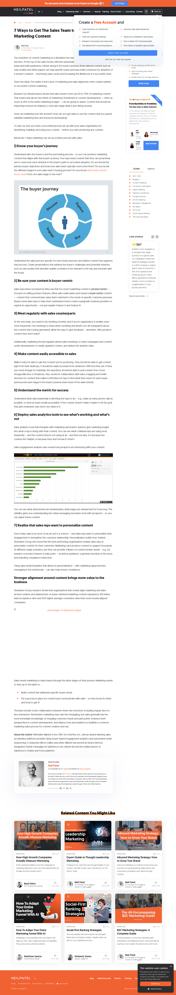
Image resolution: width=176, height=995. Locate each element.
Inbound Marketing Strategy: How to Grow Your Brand (137, 859)
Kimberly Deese (83, 956)
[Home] (15, 22)
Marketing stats (104, 978)
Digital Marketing (139, 190)
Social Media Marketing (141, 213)
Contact (139, 11)
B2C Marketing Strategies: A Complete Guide (133, 931)
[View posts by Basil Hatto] (19, 884)
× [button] (171, 966)
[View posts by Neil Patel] (70, 884)
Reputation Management (142, 203)
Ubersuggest (27, 50)
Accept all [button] (155, 984)
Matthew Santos (33, 956)
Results (98, 11)
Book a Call (144, 83)
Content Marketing (139, 183)
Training (105, 11)
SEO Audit (136, 210)
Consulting (130, 11)
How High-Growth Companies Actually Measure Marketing (34, 859)
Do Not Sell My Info (24, 983)
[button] (155, 989)
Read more (157, 979)
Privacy (13, 983)
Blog (59, 11)
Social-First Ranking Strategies (84, 930)
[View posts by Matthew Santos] (19, 957)
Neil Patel (24, 46)
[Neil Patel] (23, 10)
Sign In (157, 11)
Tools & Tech (115, 11)
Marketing (28, 22)
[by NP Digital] (28, 13)
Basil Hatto (30, 883)
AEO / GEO (137, 176)
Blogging (136, 179)
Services (86, 11)
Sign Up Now (151, 144)
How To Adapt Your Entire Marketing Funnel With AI (31, 931)
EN (39, 12)
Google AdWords (139, 196)
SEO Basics (136, 207)
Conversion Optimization (142, 186)
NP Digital (34, 48)
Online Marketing (139, 200)
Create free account (118, 53)
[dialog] (156, 978)
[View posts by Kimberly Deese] (70, 957)
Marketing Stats (72, 11)
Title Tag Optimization (141, 217)
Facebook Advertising (141, 193)
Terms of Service (37, 983)
